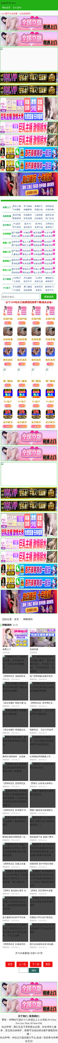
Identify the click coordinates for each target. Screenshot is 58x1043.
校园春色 (48, 269)
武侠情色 (15, 272)
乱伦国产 (48, 242)
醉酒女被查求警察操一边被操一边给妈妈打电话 (24, 837)
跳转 (34, 970)
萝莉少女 (26, 254)
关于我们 (23, 1016)
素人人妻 (26, 242)
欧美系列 (48, 236)
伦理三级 (15, 236)
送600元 (7, 385)
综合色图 (48, 263)
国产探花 (15, 245)
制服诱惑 (48, 254)
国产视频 (15, 233)
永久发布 (17, 7)
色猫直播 (34, 649)
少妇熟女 (48, 260)
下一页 (35, 964)
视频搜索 (49, 296)
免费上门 (7, 323)
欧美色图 (26, 263)
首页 (16, 619)
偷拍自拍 (15, 260)
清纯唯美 (26, 260)
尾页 (48, 964)
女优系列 (26, 236)
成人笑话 (37, 272)
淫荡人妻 (37, 269)
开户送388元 (8, 426)
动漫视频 (37, 236)
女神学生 (15, 242)
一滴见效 (7, 364)
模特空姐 (37, 242)
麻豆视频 (37, 233)
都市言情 (15, 269)
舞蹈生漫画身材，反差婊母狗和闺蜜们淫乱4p (23, 756)
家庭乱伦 (26, 269)
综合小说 (48, 272)
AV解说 (26, 233)
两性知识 (26, 272)
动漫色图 (37, 263)
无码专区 (26, 251)
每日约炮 (7, 343)
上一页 (22, 964)
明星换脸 (37, 245)
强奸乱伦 (37, 251)
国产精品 (15, 251)
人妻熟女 (15, 254)
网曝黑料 (48, 245)
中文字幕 (48, 233)
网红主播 (26, 245)
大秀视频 (37, 254)
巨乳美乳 (48, 251)
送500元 (7, 405)
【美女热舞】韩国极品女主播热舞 (18, 730)
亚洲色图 (15, 263)
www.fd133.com (8, 2)
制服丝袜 (37, 260)
